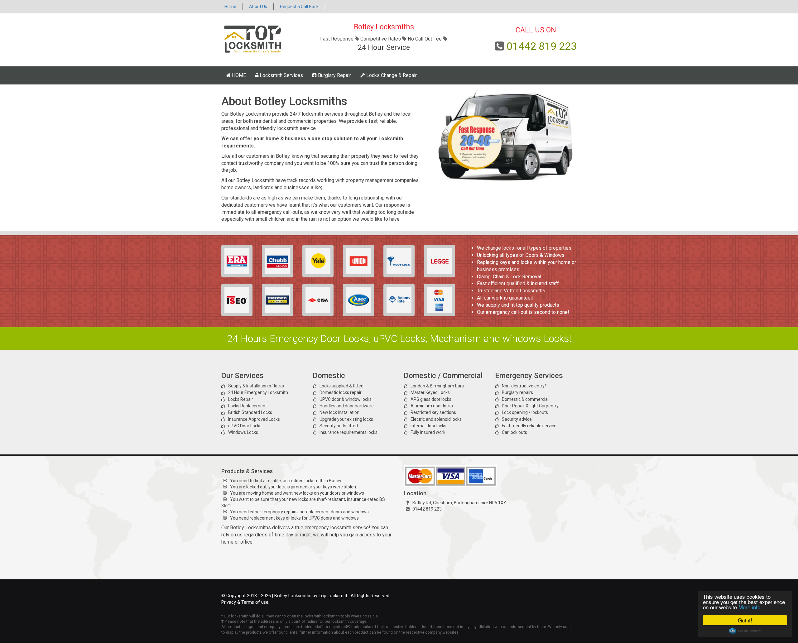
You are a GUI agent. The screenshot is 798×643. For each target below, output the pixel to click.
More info (749, 607)
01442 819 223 (542, 46)
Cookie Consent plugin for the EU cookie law (745, 630)
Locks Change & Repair (391, 75)
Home (230, 6)
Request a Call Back (299, 6)
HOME (238, 75)
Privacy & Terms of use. (245, 602)
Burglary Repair (334, 75)
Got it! (745, 620)
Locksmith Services (280, 75)
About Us (258, 6)
